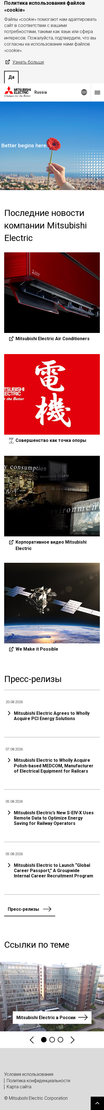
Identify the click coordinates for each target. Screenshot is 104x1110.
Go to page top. (97, 1103)
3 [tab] (60, 1039)
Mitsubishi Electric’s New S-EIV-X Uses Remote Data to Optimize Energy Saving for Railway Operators (54, 818)
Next (72, 1039)
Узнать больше (28, 62)
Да (11, 77)
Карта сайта (19, 1086)
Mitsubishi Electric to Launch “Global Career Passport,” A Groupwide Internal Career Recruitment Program (53, 870)
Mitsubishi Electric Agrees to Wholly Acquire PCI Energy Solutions (52, 716)
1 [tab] (44, 1039)
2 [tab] (52, 1039)
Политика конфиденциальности (38, 1080)
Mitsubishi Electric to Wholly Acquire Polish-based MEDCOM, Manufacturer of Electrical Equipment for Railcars (53, 765)
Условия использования (28, 1074)
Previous (32, 1039)
